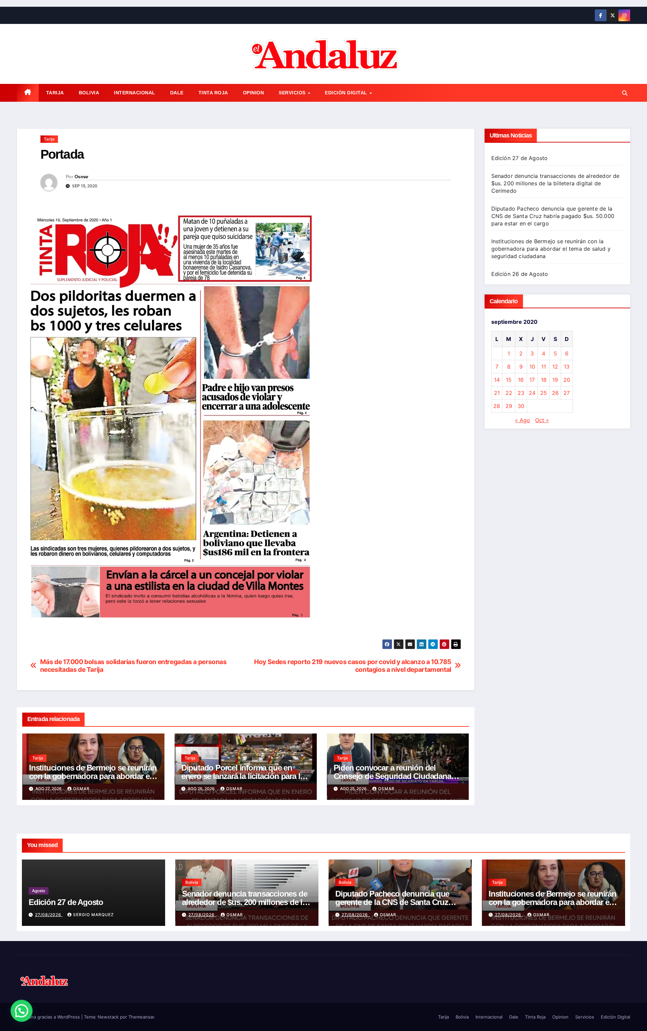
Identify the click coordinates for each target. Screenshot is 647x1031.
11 (543, 366)
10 (532, 366)
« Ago (522, 420)
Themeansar (141, 1017)
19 (555, 379)
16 (521, 379)
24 (532, 392)
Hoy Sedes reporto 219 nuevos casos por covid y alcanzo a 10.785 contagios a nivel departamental (352, 666)
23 (521, 392)
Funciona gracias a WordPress (49, 1017)
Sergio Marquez (93, 914)
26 (555, 392)
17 (532, 379)
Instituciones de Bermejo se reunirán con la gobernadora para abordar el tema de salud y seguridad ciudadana (551, 248)
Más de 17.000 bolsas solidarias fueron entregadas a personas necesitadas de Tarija (133, 666)
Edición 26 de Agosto (519, 274)
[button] (624, 93)
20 (566, 379)
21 (497, 392)
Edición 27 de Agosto (519, 158)
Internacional (134, 92)
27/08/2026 (49, 914)
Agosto (38, 890)
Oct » (542, 420)
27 (566, 392)
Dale (177, 92)
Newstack (108, 1017)
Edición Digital (347, 92)
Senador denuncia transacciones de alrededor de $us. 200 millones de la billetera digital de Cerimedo (555, 183)
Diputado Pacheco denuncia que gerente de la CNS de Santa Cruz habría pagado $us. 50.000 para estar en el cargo (553, 216)
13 (566, 366)
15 (509, 379)
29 (508, 406)
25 (543, 392)
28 (496, 406)
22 (508, 392)
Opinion (253, 92)
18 (544, 379)
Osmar (81, 176)
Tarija (55, 92)
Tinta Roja (213, 92)
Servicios (293, 92)
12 (555, 366)
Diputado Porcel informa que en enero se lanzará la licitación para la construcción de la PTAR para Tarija (243, 776)
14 (497, 379)
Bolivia (89, 92)
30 (521, 406)
